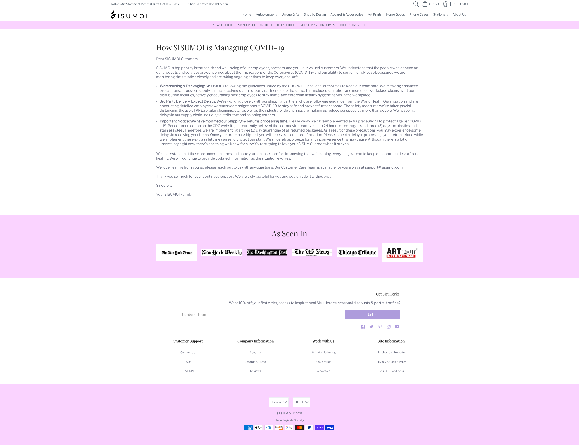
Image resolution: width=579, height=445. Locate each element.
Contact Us (187, 352)
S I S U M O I (284, 413)
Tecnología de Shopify (289, 420)
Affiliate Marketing (323, 352)
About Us (256, 352)
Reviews (255, 371)
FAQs (188, 361)
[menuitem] (416, 4)
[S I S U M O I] (129, 14)
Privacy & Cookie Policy (391, 361)
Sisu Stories (323, 361)
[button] (430, 4)
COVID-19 (188, 371)
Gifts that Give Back (166, 4)
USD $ (464, 4)
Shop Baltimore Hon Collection (208, 4)
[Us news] (312, 252)
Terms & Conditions (391, 371)
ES (454, 4)
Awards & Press (255, 361)
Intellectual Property (391, 352)
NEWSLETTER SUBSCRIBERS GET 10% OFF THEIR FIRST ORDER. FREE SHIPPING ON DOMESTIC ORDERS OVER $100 (289, 25)
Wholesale (323, 371)
